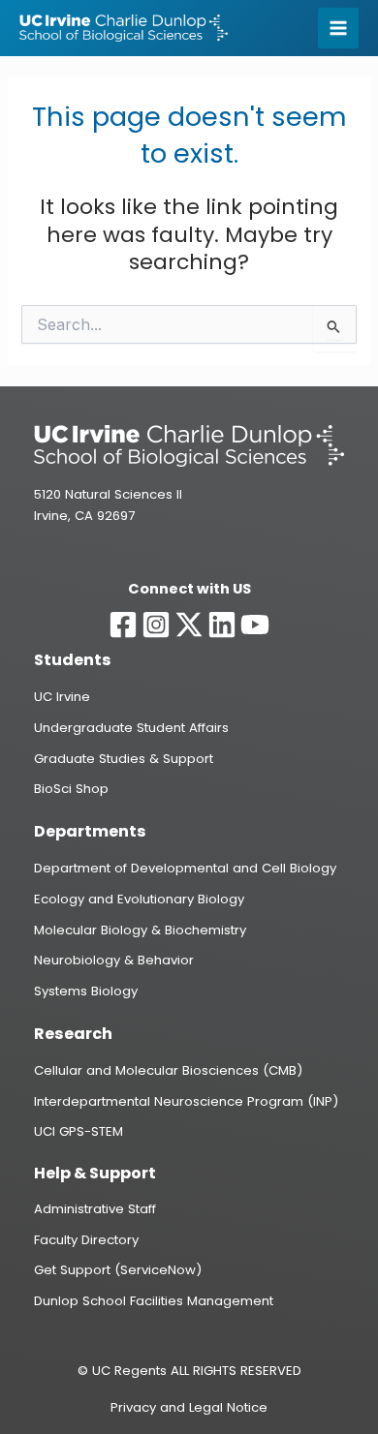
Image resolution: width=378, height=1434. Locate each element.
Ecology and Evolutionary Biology (139, 899)
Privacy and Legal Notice (189, 1407)
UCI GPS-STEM (78, 1131)
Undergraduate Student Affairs (131, 727)
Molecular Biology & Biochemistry (140, 930)
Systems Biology (86, 991)
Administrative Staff (95, 1209)
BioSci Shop (71, 788)
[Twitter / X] (189, 624)
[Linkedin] (221, 624)
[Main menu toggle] (338, 28)
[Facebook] (123, 624)
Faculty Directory (86, 1240)
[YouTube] (254, 624)
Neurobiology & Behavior (114, 960)
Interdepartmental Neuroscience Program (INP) (186, 1101)
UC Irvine (62, 696)
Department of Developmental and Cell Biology (185, 868)
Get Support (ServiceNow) (118, 1270)
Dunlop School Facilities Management (153, 1301)
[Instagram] (156, 624)
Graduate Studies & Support (123, 758)
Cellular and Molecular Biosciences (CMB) (168, 1070)
